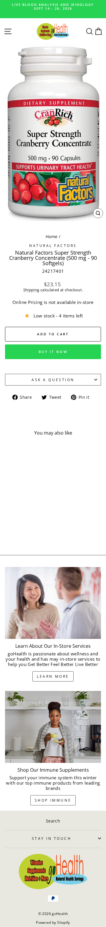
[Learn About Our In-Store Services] (53, 603)
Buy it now (53, 351)
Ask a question (53, 379)
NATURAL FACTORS (53, 245)
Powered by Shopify (53, 922)
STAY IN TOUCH (52, 838)
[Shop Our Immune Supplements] (53, 727)
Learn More (53, 676)
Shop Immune (53, 800)
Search (53, 821)
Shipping (31, 290)
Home (51, 236)
